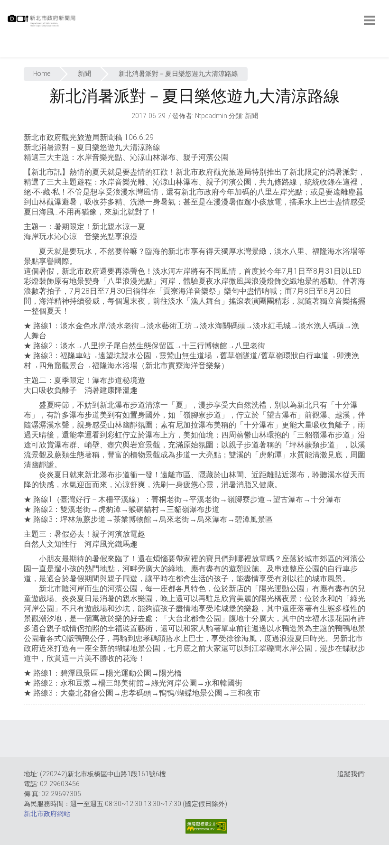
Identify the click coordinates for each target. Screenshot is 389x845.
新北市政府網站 (47, 813)
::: (9, 51)
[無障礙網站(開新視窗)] (206, 826)
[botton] (369, 20)
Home (41, 73)
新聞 (84, 73)
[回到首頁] (42, 23)
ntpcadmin (211, 116)
